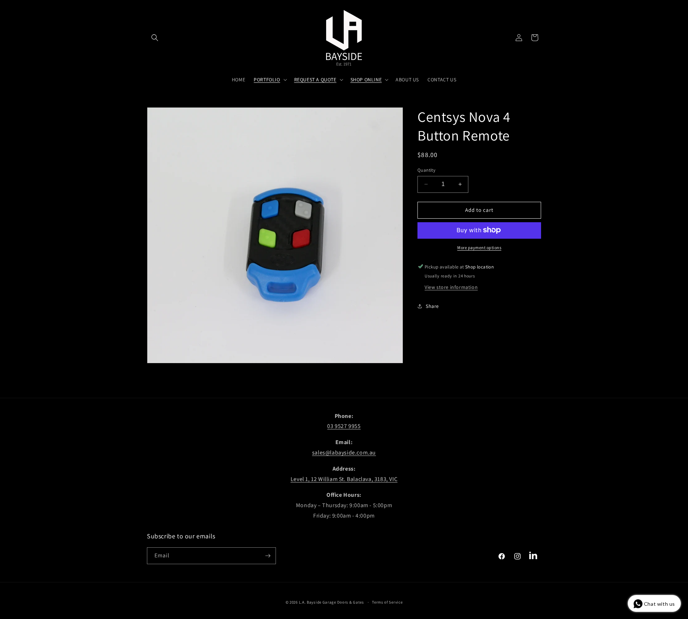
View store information (451, 287)
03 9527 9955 (343, 426)
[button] (155, 38)
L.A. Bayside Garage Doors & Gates (331, 602)
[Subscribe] (268, 555)
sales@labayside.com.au (344, 452)
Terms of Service (387, 602)
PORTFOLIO (267, 79)
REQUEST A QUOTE (315, 79)
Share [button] (432, 306)
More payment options (479, 247)
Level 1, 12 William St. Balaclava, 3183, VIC (344, 479)
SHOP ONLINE (366, 79)
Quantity (426, 170)
